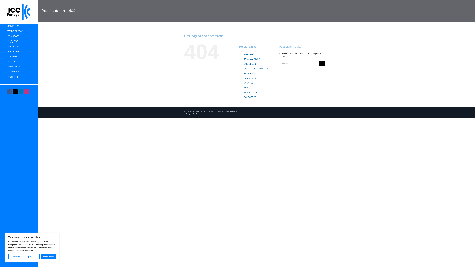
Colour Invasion (208, 114)
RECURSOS (249, 73)
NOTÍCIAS (248, 88)
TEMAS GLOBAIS (252, 59)
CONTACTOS (250, 97)
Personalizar (15, 257)
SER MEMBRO (250, 78)
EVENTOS (248, 83)
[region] (32, 247)
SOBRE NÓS (250, 55)
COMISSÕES (250, 64)
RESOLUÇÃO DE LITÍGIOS (256, 69)
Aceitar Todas (48, 257)
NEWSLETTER (251, 92)
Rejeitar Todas (31, 257)
